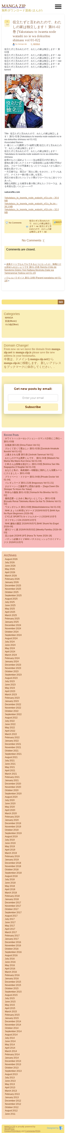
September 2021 (13, 754)
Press (11, 1129)
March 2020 (11, 813)
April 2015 (10, 1008)
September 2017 (13, 912)
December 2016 (13, 942)
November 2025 (13, 589)
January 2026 (12, 582)
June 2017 (10, 922)
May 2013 (10, 1084)
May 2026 (10, 569)
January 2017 (12, 939)
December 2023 (13, 665)
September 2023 (13, 674)
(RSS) (13, 1131)
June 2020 (10, 803)
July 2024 (10, 641)
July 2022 (10, 721)
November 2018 (13, 866)
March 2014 (11, 1051)
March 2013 (11, 1091)
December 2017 (13, 902)
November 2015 (13, 985)
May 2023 (10, 688)
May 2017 (10, 925)
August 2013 (11, 1074)
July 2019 (10, 840)
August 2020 (11, 797)
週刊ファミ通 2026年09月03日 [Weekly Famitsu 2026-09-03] (33, 531)
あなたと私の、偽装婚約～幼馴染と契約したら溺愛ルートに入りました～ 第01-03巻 (33, 472)
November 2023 (13, 668)
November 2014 (13, 1024)
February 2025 (12, 618)
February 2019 (12, 856)
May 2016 (10, 965)
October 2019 (12, 830)
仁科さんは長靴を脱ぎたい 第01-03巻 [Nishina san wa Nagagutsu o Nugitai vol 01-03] (31, 465)
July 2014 (10, 1038)
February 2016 (12, 975)
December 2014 (13, 1021)
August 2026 (11, 559)
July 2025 (10, 602)
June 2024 (10, 645)
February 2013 (12, 1094)
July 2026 (10, 562)
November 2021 (13, 747)
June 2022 (10, 724)
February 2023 (12, 698)
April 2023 (10, 691)
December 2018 (13, 863)
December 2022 (13, 704)
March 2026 (11, 575)
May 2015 (10, 1005)
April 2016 (10, 968)
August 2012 (11, 1110)
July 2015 (10, 998)
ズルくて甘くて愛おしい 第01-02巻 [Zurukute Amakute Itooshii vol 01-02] (31, 450)
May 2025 (10, 608)
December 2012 (13, 1100)
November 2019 (13, 826)
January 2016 (12, 978)
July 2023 (10, 681)
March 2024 (11, 655)
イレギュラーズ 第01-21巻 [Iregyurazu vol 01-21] (29, 483)
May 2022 (10, 727)
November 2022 (13, 707)
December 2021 (13, 744)
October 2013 (12, 1067)
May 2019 (10, 846)
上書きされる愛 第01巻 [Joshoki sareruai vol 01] (29, 454)
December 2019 (13, 823)
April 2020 (10, 810)
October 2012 (12, 1107)
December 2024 (13, 625)
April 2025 (10, 612)
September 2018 (13, 873)
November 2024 (13, 628)
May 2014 (10, 1044)
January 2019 (12, 859)
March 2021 (11, 774)
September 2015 (13, 991)
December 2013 (13, 1061)
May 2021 (10, 767)
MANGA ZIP (9, 1126)
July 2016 (10, 958)
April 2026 (10, 572)
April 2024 (10, 651)
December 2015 (13, 982)
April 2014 (10, 1048)
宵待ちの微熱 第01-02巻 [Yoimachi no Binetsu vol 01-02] (31, 494)
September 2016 (13, 952)
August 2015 (11, 995)
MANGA (36, 44)
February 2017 (12, 935)
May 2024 (10, 648)
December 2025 (13, 585)
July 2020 (10, 800)
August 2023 (11, 678)
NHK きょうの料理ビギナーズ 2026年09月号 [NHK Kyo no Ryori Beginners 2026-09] (32, 512)
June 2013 (10, 1081)
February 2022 (12, 737)
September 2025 (13, 595)
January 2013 (12, 1097)
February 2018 (12, 896)
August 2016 (11, 955)
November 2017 (13, 906)
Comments (30, 1131)
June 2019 (10, 843)
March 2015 (11, 1011)
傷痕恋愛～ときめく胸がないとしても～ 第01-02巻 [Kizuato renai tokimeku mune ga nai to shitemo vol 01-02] (33, 501)
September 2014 (13, 1031)
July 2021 (10, 760)
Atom (18, 1131)
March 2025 (11, 615)
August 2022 (11, 717)
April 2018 (10, 889)
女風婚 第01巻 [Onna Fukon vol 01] (22, 445)
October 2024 (12, 632)
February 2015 (12, 1015)
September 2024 (13, 635)
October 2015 (12, 988)
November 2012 (13, 1104)
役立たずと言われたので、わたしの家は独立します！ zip (40, 229)
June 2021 (10, 764)
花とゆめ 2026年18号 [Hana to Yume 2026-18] (28, 535)
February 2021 (12, 777)
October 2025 (12, 592)
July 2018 (10, 879)
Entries (7, 1131)
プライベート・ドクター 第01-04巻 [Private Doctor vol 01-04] (31, 478)
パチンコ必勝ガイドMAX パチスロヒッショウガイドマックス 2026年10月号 (32, 541)
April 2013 (10, 1087)
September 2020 (13, 793)
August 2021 (11, 757)
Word (6, 1129)
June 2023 (10, 684)
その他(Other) (12, 324)
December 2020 (13, 783)
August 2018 (11, 876)
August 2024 (11, 638)
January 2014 (12, 1058)
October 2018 (12, 869)
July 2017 (10, 919)
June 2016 (10, 962)
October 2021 (12, 750)
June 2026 (10, 565)
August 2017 (11, 916)
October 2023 (12, 671)
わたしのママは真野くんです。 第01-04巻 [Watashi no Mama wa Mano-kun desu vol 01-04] (31, 459)
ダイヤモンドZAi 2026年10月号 (20, 520)
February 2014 (12, 1054)
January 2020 (12, 820)
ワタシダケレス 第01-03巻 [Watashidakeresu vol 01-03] (32, 507)
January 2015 (12, 1018)
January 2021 (12, 780)
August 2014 (11, 1034)
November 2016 (13, 945)
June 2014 (10, 1041)
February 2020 (12, 816)
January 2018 (12, 899)
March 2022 (11, 734)
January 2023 (12, 701)
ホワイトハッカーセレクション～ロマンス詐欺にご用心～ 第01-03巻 (33, 440)
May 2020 (10, 807)
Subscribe (33, 407)
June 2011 (10, 1114)
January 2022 (12, 740)
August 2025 (11, 599)
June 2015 (10, 1001)
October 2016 (12, 949)
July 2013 (10, 1077)
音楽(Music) (11, 321)
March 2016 (11, 972)
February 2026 (12, 579)
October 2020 (12, 790)
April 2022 (10, 731)
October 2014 (12, 1028)
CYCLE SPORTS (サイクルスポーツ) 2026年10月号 (30, 516)
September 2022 (13, 714)
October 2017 (12, 909)
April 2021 (10, 770)
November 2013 (13, 1064)
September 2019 (13, 833)
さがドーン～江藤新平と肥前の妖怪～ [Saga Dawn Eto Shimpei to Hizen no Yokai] (31, 488)
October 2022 (12, 711)
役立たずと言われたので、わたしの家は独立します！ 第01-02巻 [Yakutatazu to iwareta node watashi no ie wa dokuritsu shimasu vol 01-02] (37, 31)
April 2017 (10, 929)
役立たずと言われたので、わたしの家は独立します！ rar (40, 223)
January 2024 (12, 661)
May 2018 (10, 886)
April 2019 (10, 849)
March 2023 (11, 694)
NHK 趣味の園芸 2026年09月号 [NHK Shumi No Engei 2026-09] (31, 525)
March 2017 (11, 932)
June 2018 (10, 882)
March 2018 (11, 892)
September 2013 (13, 1071)
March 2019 (11, 853)
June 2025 (10, 605)
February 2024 (12, 658)
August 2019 (11, 836)
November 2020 (13, 787)
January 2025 (12, 622)
